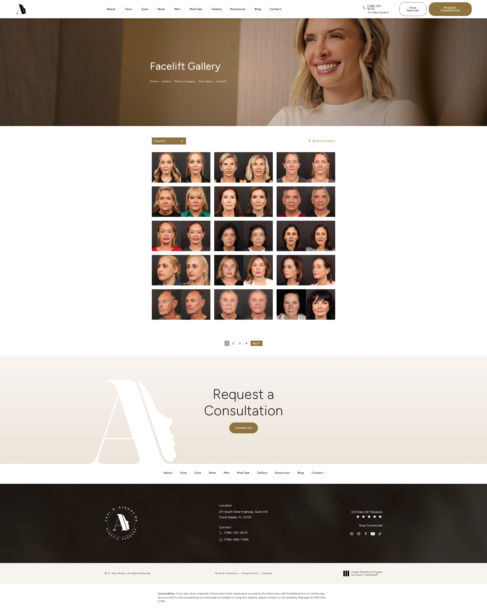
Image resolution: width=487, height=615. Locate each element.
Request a (243, 402)
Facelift (221, 81)
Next (256, 343)
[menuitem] (112, 9)
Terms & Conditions (226, 573)
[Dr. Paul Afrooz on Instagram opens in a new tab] (351, 533)
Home (154, 81)
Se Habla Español (378, 12)
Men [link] (177, 9)
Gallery (166, 81)
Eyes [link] (145, 9)
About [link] (111, 9)
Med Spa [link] (196, 9)
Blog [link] (258, 9)
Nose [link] (161, 9)
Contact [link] (276, 9)
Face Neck (206, 81)
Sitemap (267, 573)
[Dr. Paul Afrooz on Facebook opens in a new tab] (365, 533)
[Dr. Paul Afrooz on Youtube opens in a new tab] (372, 533)
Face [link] (128, 9)
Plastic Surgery (185, 81)
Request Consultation (450, 9)
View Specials (413, 9)
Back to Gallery (323, 140)
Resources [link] (237, 9)
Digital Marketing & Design (366, 574)
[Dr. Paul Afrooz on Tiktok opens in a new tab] (379, 533)
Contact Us (243, 428)
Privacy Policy (250, 573)
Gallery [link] (217, 9)
